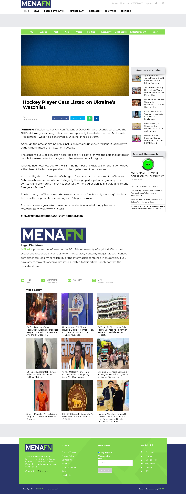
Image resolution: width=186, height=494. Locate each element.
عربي (149, 3)
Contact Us (67, 460)
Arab (56, 32)
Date (25, 117)
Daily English (106, 452)
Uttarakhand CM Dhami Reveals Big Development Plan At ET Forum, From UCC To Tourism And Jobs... (78, 331)
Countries (110, 11)
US (28, 32)
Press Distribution (54, 11)
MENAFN (28, 129)
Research (94, 11)
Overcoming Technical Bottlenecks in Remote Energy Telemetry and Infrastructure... (146, 192)
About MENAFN (69, 467)
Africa (79, 32)
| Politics (90, 32)
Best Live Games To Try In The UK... (145, 186)
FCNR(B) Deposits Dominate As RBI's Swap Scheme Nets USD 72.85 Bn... (77, 416)
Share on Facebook (60, 118)
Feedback (66, 475)
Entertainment (134, 32)
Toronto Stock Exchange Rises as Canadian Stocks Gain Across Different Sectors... (148, 207)
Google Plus (151, 460)
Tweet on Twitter (78, 118)
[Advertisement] (94, 20)
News (36, 11)
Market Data (77, 11)
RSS (147, 471)
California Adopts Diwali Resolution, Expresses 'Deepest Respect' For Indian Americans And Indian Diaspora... (42, 331)
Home (26, 11)
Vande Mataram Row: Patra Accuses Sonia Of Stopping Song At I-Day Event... (75, 374)
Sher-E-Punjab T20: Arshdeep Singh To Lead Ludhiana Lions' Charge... (41, 416)
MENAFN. (40, 489)
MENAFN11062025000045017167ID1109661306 (52, 216)
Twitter (148, 456)
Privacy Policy (68, 456)
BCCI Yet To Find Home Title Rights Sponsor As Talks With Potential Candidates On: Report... (112, 331)
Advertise (66, 464)
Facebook (149, 452)
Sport (153, 32)
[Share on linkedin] (96, 118)
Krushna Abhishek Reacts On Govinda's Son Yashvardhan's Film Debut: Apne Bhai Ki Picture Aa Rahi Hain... (112, 418)
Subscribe (105, 470)
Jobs (64, 471)
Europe (43, 32)
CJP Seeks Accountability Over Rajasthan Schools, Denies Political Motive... (41, 374)
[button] (156, 3)
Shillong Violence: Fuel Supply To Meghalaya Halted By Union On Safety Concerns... (113, 374)
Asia (67, 32)
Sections (126, 11)
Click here (43, 471)
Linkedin (149, 467)
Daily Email (150, 464)
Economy (106, 32)
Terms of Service (69, 452)
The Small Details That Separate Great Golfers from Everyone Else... (146, 201)
